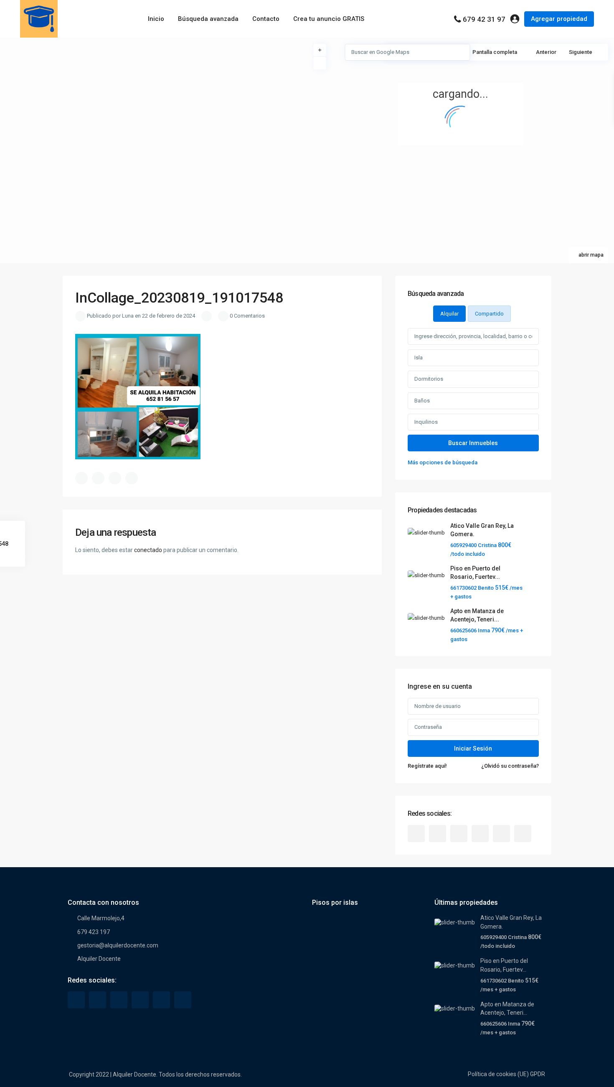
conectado (148, 550)
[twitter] (437, 833)
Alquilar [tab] (449, 314)
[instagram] (522, 833)
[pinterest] (480, 833)
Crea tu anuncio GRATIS (328, 19)
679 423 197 (93, 932)
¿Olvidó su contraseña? (510, 766)
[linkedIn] (458, 833)
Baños (422, 400)
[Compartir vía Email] (131, 478)
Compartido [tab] (489, 314)
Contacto (265, 19)
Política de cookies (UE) (498, 1074)
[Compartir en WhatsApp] (115, 478)
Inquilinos (426, 422)
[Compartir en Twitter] (98, 478)
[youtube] (501, 833)
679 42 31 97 (484, 19)
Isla (418, 357)
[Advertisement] (153, 100)
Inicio (156, 19)
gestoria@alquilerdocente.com (117, 945)
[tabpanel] (473, 397)
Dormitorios (428, 379)
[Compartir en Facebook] (81, 478)
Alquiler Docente (99, 958)
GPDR (537, 1074)
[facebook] (416, 833)
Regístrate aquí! (427, 766)
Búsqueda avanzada (208, 19)
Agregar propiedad (559, 19)
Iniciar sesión (473, 748)
